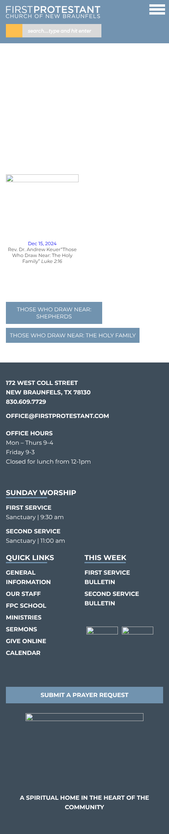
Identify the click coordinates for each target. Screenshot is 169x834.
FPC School (26, 605)
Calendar (23, 652)
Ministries (24, 617)
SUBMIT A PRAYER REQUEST (84, 695)
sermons (21, 629)
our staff (23, 593)
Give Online (26, 641)
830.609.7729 (26, 401)
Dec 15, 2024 (42, 244)
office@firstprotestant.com (57, 416)
